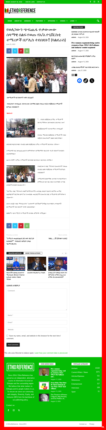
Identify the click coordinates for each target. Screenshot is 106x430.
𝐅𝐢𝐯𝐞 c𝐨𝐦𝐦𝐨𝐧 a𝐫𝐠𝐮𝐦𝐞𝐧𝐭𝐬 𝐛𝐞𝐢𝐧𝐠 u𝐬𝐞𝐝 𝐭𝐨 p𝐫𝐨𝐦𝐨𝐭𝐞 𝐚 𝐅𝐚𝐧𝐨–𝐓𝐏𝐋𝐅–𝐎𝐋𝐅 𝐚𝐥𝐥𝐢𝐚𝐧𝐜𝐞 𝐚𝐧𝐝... (58, 373)
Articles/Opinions (77, 376)
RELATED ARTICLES (15, 253)
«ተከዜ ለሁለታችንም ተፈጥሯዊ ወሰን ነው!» (85, 67)
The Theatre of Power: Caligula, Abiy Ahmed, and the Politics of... (59, 397)
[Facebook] (90, 2)
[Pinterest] (21, 51)
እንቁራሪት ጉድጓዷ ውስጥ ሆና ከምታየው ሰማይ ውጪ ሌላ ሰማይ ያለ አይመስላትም (57, 274)
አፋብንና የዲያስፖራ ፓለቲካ (36, 272)
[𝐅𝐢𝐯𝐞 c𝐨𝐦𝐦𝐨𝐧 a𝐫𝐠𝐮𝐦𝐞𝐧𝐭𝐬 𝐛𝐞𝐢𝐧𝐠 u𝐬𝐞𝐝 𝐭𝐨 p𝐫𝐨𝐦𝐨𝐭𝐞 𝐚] (44, 372)
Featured (39, 21)
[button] (98, 21)
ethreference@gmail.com (25, 405)
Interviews (75, 388)
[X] (98, 2)
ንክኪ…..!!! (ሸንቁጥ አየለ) (57, 238)
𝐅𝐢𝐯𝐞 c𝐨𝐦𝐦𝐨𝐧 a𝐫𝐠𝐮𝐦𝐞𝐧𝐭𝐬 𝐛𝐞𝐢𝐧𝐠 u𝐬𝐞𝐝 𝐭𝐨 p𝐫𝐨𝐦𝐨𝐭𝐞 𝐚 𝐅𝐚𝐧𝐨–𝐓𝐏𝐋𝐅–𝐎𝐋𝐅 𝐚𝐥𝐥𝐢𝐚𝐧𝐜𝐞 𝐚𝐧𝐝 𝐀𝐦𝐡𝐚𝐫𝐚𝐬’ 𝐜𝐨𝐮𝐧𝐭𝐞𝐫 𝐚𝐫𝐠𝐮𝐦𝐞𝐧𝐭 (85, 45)
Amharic (27, 21)
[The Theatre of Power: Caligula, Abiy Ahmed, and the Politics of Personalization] (44, 397)
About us (18, 21)
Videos (62, 21)
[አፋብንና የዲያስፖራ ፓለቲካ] (36, 264)
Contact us (41, 2)
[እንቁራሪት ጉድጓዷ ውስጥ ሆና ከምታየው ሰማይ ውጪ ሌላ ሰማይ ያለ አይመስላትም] (57, 264)
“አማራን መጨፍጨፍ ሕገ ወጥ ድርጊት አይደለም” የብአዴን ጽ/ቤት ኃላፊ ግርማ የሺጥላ (20, 241)
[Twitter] (15, 51)
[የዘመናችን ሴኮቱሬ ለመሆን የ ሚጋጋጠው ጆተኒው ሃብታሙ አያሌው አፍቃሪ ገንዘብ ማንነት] (15, 264)
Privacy (91, 424)
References (75, 380)
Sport (73, 392)
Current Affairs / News (79, 372)
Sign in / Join (30, 2)
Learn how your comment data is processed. (51, 353)
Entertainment (76, 384)
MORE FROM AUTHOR (32, 253)
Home (10, 21)
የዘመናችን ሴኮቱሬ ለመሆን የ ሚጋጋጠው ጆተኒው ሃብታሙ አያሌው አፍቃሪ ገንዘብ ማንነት (15, 275)
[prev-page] (62, 253)
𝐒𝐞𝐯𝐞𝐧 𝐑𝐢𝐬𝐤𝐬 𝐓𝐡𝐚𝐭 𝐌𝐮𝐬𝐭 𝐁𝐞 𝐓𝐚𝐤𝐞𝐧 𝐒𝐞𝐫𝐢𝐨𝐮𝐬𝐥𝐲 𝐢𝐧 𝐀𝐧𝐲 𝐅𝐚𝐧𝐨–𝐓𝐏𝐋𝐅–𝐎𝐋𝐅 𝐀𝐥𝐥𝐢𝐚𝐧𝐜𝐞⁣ (58, 386)
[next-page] (66, 253)
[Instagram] (94, 2)
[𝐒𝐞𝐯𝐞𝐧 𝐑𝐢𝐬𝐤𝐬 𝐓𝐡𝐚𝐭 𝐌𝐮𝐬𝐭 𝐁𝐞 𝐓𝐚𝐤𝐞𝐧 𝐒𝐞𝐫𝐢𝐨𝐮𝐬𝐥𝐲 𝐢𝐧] (44, 385)
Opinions (51, 21)
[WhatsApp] (26, 51)
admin (73, 37)
